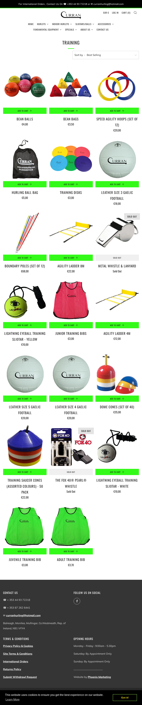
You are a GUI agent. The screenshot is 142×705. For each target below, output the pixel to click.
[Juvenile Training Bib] (25, 526)
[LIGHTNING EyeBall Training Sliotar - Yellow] (25, 300)
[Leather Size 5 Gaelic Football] (25, 373)
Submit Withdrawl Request (20, 677)
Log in (115, 12)
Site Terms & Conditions (17, 653)
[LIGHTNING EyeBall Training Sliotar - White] (117, 447)
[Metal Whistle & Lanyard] (117, 232)
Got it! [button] (125, 697)
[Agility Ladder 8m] (71, 232)
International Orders (15, 661)
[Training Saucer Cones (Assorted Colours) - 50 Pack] (25, 447)
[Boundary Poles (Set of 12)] (25, 232)
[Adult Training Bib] (71, 526)
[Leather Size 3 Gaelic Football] (117, 159)
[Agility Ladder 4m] (117, 300)
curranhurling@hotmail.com (23, 615)
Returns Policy (12, 669)
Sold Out (117, 257)
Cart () (126, 12)
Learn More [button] (13, 699)
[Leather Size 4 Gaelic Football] (71, 373)
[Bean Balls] (25, 86)
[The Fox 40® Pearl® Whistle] (71, 447)
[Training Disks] (71, 159)
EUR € (106, 12)
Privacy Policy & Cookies (18, 646)
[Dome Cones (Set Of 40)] (117, 373)
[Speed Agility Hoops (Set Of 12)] (117, 86)
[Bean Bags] (71, 86)
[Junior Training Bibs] (71, 300)
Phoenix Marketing (99, 677)
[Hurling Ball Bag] (25, 159)
